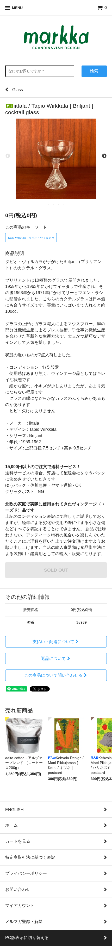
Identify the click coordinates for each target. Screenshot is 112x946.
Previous (8, 156)
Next (104, 156)
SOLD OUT (56, 570)
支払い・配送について (53, 641)
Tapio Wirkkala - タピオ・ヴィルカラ (31, 237)
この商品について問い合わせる (53, 675)
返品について (53, 658)
